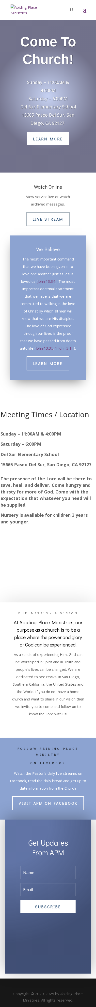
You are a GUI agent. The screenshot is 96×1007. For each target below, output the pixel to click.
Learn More (48, 138)
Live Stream (48, 219)
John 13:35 (44, 348)
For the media (48, 725)
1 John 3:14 (64, 348)
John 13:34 (46, 281)
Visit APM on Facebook (48, 803)
